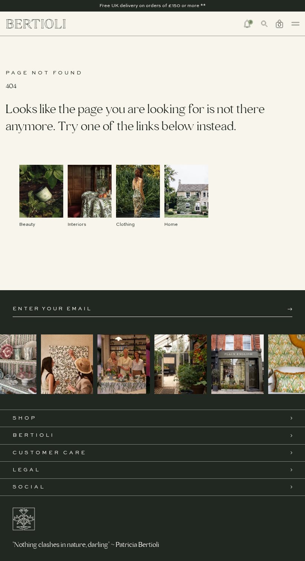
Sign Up (290, 309)
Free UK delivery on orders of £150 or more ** (152, 5)
